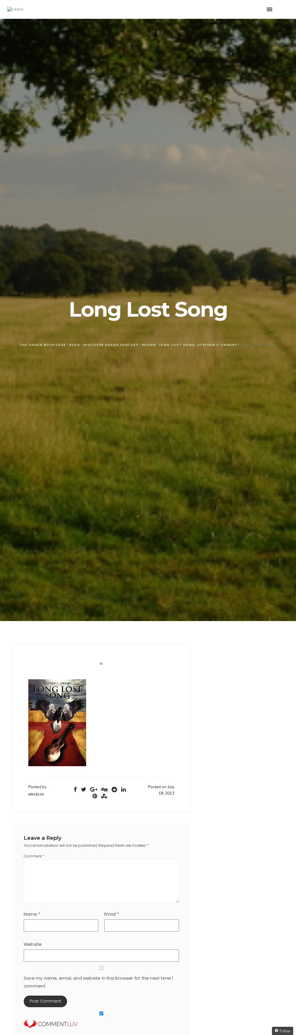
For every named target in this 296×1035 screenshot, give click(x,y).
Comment (34, 856)
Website (33, 944)
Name (32, 914)
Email (111, 914)
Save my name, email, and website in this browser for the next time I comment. (98, 982)
